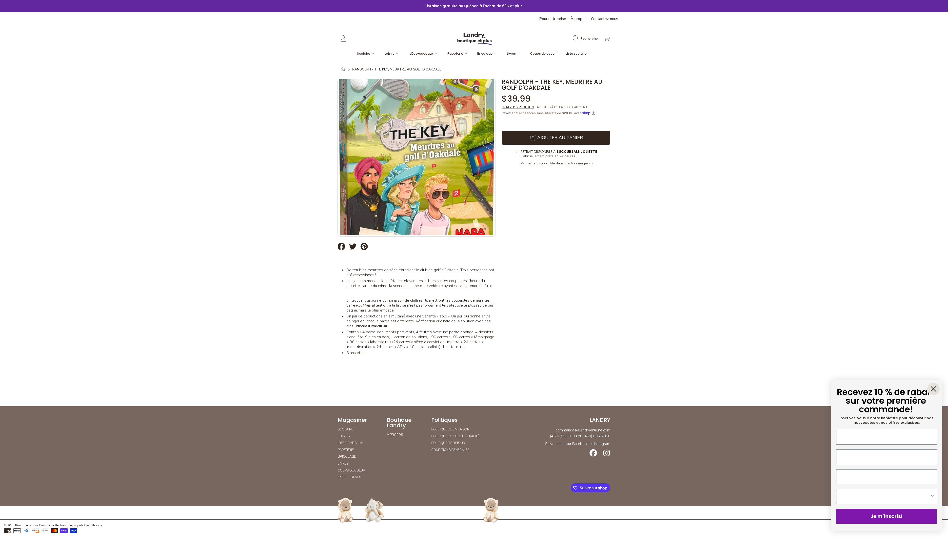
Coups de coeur (351, 470)
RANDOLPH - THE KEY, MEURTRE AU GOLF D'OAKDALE (396, 69)
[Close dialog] (933, 389)
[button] (587, 38)
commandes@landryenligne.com (583, 430)
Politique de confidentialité (455, 436)
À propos (579, 19)
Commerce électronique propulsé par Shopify (70, 525)
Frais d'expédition (518, 107)
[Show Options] (932, 496)
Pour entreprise (552, 19)
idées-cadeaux (421, 53)
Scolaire (364, 53)
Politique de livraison (450, 429)
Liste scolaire (576, 53)
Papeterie (455, 53)
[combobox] (885, 496)
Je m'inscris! (886, 516)
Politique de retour (448, 443)
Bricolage (485, 53)
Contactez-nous (604, 19)
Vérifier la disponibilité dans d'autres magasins (557, 163)
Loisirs (389, 53)
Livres (511, 53)
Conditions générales (450, 450)
